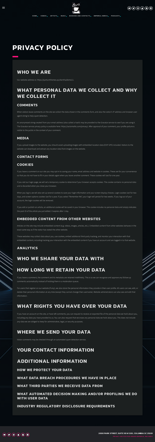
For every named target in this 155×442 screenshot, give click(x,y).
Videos (44, 16)
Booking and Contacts (79, 16)
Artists (53, 16)
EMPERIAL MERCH (101, 16)
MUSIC (63, 16)
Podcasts (115, 16)
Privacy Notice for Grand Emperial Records (133, 436)
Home (34, 16)
